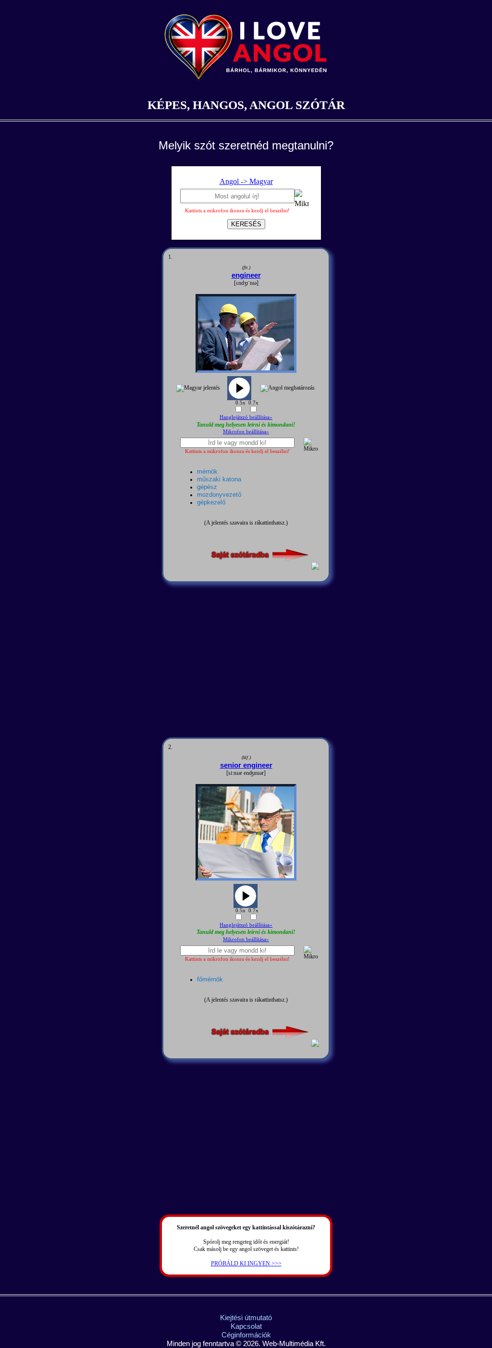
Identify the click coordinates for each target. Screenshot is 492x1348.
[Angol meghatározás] (287, 388)
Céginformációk (246, 1335)
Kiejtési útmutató (246, 1317)
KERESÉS (246, 224)
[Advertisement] (246, 660)
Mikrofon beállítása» (246, 431)
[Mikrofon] (302, 200)
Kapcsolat (246, 1326)
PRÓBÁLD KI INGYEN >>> (246, 1263)
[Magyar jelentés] (198, 388)
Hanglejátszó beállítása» (246, 417)
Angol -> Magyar (246, 181)
